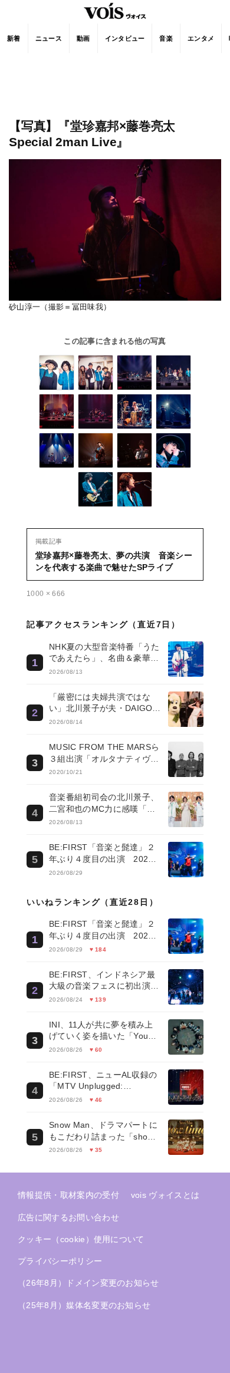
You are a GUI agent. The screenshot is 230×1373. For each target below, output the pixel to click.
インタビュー (125, 38)
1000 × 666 (46, 594)
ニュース (48, 38)
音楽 (166, 38)
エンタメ (201, 38)
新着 (14, 38)
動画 (83, 38)
